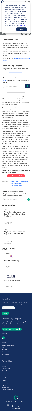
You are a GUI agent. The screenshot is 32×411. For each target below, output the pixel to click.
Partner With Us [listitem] (6, 368)
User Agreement (16, 408)
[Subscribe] (28, 199)
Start (4, 80)
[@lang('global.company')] (2, 1)
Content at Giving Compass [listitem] (9, 352)
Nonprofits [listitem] (4, 364)
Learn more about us (15, 72)
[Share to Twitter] (26, 34)
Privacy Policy (16, 407)
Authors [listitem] (4, 366)
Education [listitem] (4, 385)
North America (24, 181)
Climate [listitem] (4, 380)
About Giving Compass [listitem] (8, 345)
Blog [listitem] (3, 347)
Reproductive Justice (16, 185)
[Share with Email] (30, 34)
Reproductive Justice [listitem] (7, 389)
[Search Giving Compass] (25, 2)
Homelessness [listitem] (5, 387)
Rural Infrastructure (16, 183)
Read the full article (17, 175)
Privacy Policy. (22, 25)
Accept (21, 29)
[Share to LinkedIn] (22, 34)
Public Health (14, 181)
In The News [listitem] (5, 349)
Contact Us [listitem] (5, 370)
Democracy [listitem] (5, 383)
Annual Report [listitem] (6, 354)
